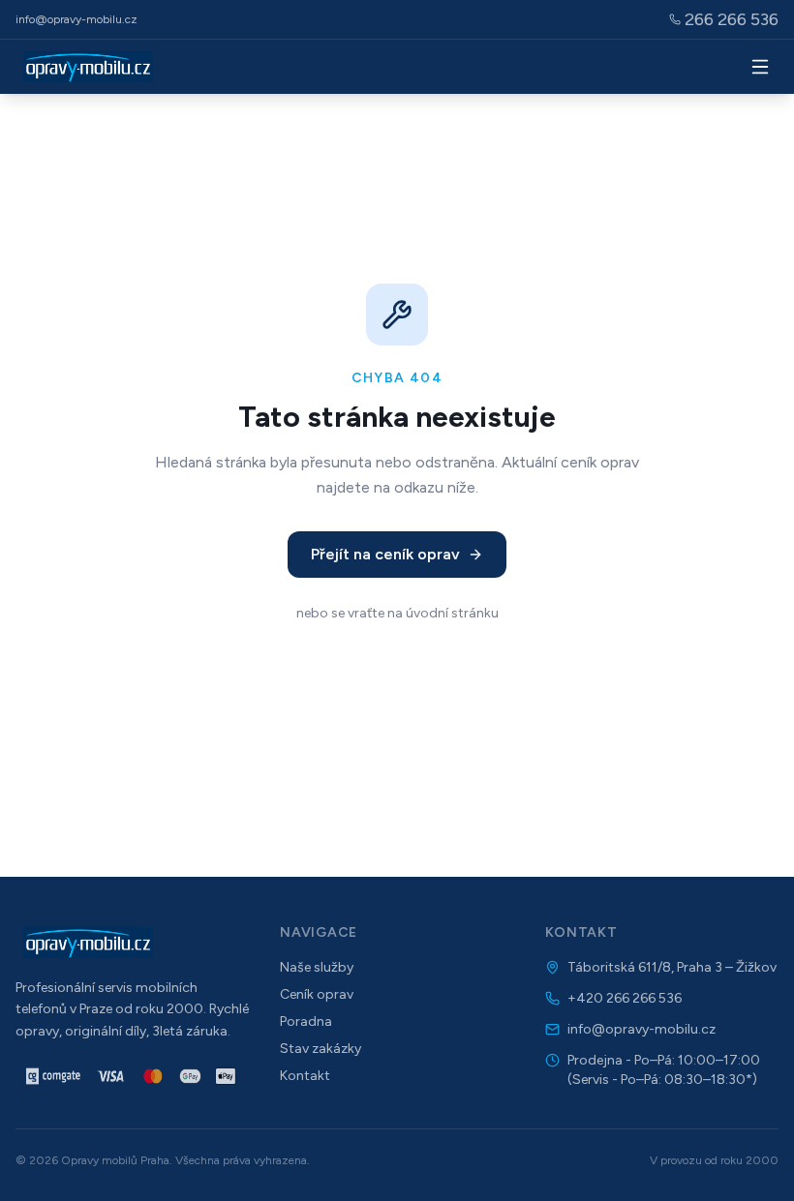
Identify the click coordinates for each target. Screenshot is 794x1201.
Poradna (306, 1021)
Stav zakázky (320, 1048)
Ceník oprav (316, 994)
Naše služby (316, 967)
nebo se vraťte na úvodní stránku (397, 613)
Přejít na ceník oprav (385, 554)
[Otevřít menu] (760, 66)
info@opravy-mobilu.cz (76, 19)
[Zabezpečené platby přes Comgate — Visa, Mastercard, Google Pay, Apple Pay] (132, 1076)
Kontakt (305, 1075)
